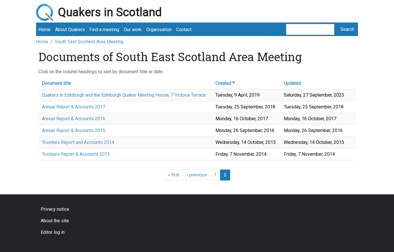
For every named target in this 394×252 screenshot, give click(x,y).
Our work (133, 29)
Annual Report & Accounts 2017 (73, 107)
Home (44, 29)
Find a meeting (104, 29)
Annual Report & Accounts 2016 (73, 118)
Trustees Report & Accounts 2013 (76, 154)
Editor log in (53, 232)
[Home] (47, 12)
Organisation (159, 29)
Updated (292, 83)
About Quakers (70, 29)
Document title (56, 83)
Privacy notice (55, 209)
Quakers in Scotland (110, 12)
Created (225, 83)
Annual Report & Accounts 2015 (73, 130)
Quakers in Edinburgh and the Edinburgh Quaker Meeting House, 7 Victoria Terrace (124, 95)
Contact (184, 29)
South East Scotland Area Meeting (89, 41)
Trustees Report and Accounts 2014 (78, 142)
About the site (55, 220)
